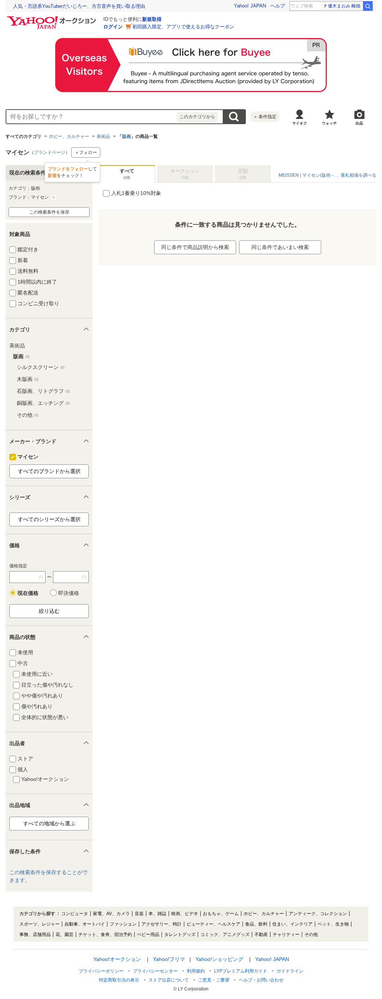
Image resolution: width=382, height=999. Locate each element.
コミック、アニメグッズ (225, 934)
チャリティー (286, 934)
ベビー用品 (148, 934)
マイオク (299, 123)
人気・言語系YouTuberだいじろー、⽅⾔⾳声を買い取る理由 (79, 6)
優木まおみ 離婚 (344, 6)
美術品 (103, 136)
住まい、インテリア (292, 924)
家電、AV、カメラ (111, 913)
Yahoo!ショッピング (219, 959)
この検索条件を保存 (49, 212)
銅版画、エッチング (43, 403)
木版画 (27, 379)
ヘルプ (277, 6)
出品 (359, 123)
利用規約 (196, 971)
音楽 (139, 913)
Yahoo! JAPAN (250, 6)
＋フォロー (86, 152)
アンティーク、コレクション (318, 913)
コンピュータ (74, 913)
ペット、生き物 (333, 924)
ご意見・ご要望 (213, 980)
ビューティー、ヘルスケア (213, 924)
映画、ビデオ (184, 913)
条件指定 (264, 116)
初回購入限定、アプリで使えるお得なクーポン (183, 26)
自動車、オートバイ (85, 924)
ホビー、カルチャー (69, 136)
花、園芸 (64, 934)
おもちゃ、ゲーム (221, 913)
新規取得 (152, 19)
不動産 (261, 934)
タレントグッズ (179, 934)
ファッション (123, 924)
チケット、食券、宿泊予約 (105, 934)
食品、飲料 (256, 924)
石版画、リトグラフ (43, 391)
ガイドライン (289, 971)
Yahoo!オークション (117, 959)
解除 (54, 197)
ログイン (113, 26)
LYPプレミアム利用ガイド (240, 971)
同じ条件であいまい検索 (280, 247)
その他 (27, 415)
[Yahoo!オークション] (53, 18)
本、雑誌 (157, 913)
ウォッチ (329, 123)
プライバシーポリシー (101, 971)
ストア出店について (168, 980)
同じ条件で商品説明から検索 (195, 247)
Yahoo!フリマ (169, 959)
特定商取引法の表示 (119, 980)
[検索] (368, 6)
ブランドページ (49, 152)
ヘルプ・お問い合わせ (261, 980)
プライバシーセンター (155, 971)
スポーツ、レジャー (39, 924)
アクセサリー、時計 (161, 924)
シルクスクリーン (41, 367)
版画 (126, 136)
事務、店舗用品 (35, 934)
